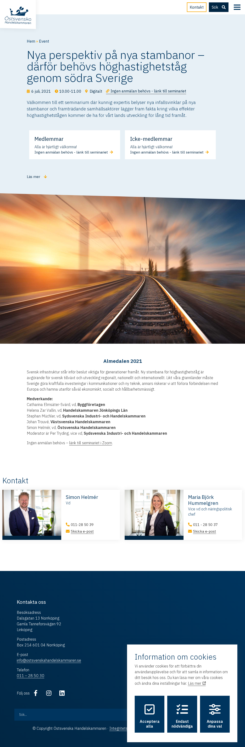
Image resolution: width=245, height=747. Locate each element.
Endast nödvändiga (182, 724)
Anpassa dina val (215, 724)
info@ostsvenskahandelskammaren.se (49, 660)
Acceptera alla (150, 724)
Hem (31, 41)
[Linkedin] (62, 693)
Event (44, 41)
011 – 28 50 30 (30, 675)
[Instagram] (49, 693)
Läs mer (195, 683)
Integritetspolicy (123, 728)
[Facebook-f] (36, 693)
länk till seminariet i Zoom (90, 442)
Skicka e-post (82, 531)
